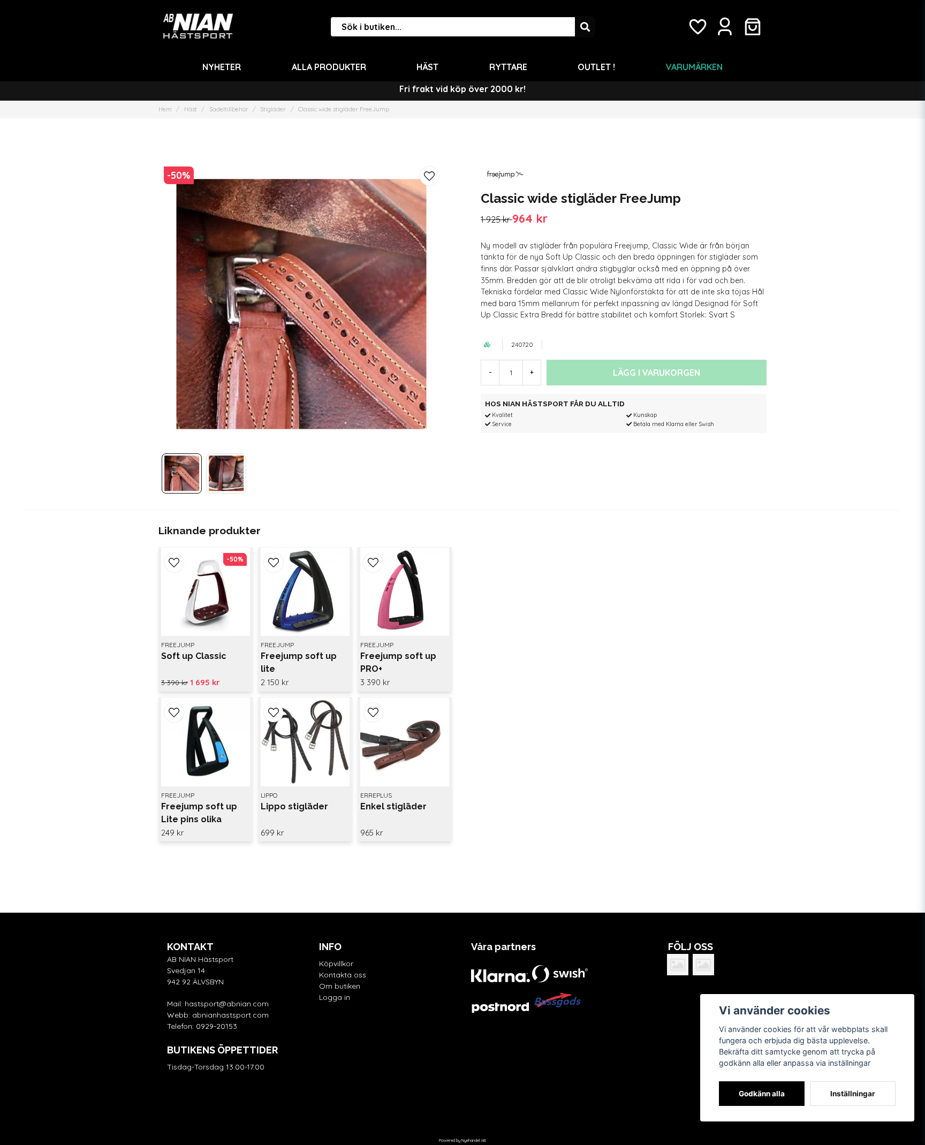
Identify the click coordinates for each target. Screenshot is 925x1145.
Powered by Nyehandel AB (462, 1140)
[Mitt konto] (725, 26)
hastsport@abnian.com (227, 1003)
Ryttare (508, 67)
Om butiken (339, 986)
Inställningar (852, 1093)
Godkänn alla (762, 1093)
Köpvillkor (336, 963)
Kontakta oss (342, 975)
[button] (429, 176)
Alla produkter (329, 67)
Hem (165, 109)
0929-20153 (216, 1026)
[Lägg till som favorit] (697, 26)
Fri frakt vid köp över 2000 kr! (462, 89)
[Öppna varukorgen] (753, 26)
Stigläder (273, 109)
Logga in (334, 997)
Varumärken (694, 67)
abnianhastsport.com (230, 1015)
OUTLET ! (596, 67)
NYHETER (221, 67)
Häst (427, 67)
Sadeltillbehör (228, 109)
